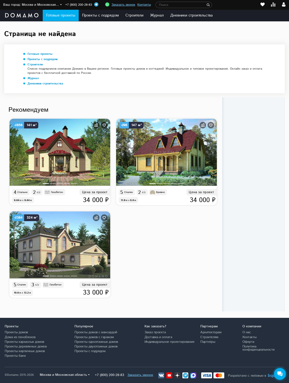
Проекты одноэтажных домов (96, 341)
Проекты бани (15, 355)
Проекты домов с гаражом (94, 337)
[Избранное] (262, 4)
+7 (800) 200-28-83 (78, 5)
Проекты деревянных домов (26, 346)
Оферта (248, 341)
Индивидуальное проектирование (169, 341)
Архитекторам (210, 332)
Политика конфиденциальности (258, 348)
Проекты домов (16, 332)
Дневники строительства (191, 15)
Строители (134, 15)
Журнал (157, 15)
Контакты (144, 5)
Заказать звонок (123, 5)
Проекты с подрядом (100, 15)
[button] (46, 183)
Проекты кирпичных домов (25, 351)
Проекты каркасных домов (24, 341)
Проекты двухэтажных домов (96, 346)
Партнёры (207, 341)
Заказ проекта (155, 332)
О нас (246, 332)
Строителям (209, 337)
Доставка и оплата (158, 337)
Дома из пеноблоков (20, 337)
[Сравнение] (273, 4)
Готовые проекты (60, 15)
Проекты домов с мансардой (95, 332)
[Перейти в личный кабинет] (284, 4)
